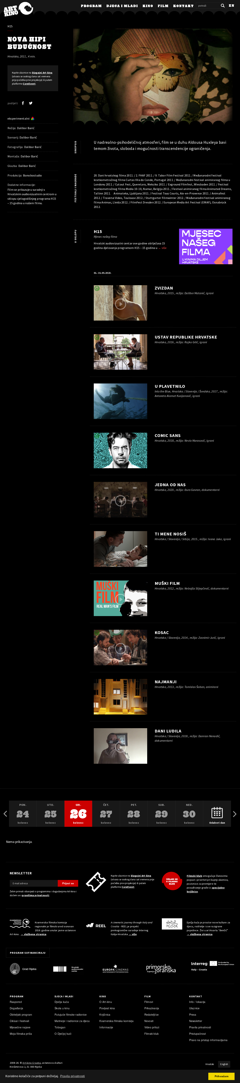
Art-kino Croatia (31, 1062)
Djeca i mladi (122, 6)
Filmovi (148, 1002)
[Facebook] (23, 103)
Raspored (16, 1002)
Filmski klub (194, 876)
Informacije (106, 1027)
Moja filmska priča (21, 1033)
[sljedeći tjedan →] (234, 813)
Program (91, 6)
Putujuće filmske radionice (71, 1014)
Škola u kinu (62, 1008)
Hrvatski (210, 1064)
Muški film (167, 583)
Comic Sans (168, 435)
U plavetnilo (170, 386)
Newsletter (195, 1021)
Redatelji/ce (151, 1014)
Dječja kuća (62, 1002)
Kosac (162, 632)
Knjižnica (104, 1014)
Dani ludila (168, 731)
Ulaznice (194, 1008)
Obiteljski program (21, 1014)
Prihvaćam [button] (221, 1076)
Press (192, 1014)
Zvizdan (164, 288)
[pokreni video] (120, 304)
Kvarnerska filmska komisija (116, 1021)
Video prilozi (151, 1027)
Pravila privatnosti (200, 1027)
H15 (10, 26)
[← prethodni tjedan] (5, 813)
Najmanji (166, 682)
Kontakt (183, 6)
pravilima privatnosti (35, 895)
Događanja (16, 1008)
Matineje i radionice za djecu (72, 1021)
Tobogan (60, 1027)
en (231, 5)
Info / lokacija (197, 1002)
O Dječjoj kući (63, 1033)
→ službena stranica (33, 934)
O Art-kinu (105, 1002)
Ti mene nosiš (170, 534)
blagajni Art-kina (42, 72)
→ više (162, 248)
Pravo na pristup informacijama (208, 1040)
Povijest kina (107, 1008)
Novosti (149, 1021)
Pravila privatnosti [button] (72, 1076)
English (224, 1064)
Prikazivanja (151, 1008)
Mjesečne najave (20, 1027)
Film (163, 6)
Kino (147, 6)
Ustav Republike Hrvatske (186, 337)
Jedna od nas (170, 485)
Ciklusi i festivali (19, 1021)
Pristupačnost (197, 1033)
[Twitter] (31, 103)
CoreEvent (29, 83)
